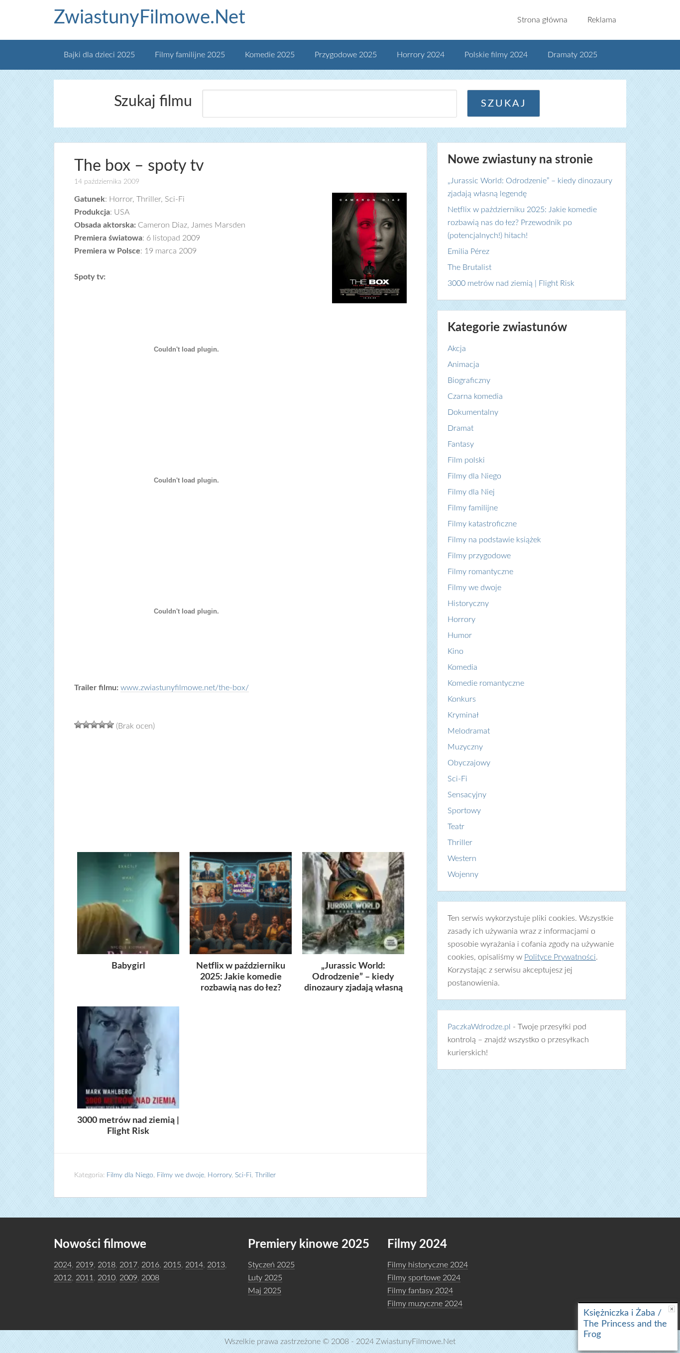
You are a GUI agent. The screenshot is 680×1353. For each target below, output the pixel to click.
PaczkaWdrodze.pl (479, 1027)
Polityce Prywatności (560, 957)
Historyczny (468, 604)
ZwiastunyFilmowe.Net (149, 17)
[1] (78, 725)
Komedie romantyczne (486, 683)
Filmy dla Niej (471, 492)
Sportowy (464, 811)
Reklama (601, 20)
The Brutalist (469, 267)
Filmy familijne (473, 508)
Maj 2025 (264, 1291)
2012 (63, 1278)
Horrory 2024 (421, 55)
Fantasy (461, 444)
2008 (150, 1278)
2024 (63, 1265)
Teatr (456, 827)
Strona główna (542, 20)
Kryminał (463, 715)
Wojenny (463, 874)
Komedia (462, 667)
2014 (194, 1265)
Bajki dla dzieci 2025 (99, 55)
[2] (86, 725)
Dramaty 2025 (572, 55)
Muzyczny (465, 747)
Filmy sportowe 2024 (423, 1278)
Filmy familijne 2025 (190, 55)
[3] (94, 725)
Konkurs (462, 699)
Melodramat (469, 731)
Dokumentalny (473, 412)
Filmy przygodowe (479, 556)
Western (462, 858)
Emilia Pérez (468, 251)
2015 (172, 1265)
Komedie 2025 (270, 55)
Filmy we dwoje (180, 1175)
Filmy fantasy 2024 (420, 1291)
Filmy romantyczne (480, 572)
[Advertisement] (240, 790)
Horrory (219, 1175)
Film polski (466, 460)
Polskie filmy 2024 (496, 55)
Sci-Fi (243, 1175)
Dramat (460, 428)
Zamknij (672, 1309)
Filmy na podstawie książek (494, 540)
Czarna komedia (475, 396)
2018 (106, 1265)
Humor (460, 635)
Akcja (457, 349)
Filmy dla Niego (130, 1175)
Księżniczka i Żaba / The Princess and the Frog (625, 1324)
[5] (110, 725)
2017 (128, 1265)
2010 (106, 1278)
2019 (85, 1265)
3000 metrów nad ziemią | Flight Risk (511, 283)
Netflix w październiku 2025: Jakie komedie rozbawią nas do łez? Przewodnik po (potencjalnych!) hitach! (522, 223)
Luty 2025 (265, 1278)
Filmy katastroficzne (482, 524)
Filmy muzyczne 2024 (424, 1304)
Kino (455, 651)
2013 (216, 1265)
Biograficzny (469, 380)
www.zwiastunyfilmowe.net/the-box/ (184, 688)
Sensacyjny (467, 795)
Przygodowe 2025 (346, 55)
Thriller (265, 1175)
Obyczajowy (469, 763)
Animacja (463, 365)
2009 (128, 1278)
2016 (150, 1265)
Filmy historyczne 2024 (427, 1265)
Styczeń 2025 (271, 1265)
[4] (102, 725)
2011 (85, 1278)
